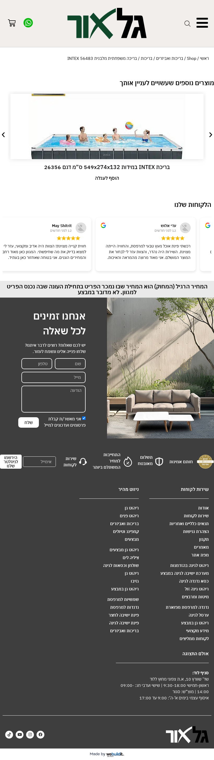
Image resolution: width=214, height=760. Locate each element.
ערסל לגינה (199, 615)
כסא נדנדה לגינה (194, 581)
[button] (3, 134)
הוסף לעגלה (107, 178)
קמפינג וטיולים (126, 531)
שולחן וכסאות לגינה (121, 565)
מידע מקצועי (197, 630)
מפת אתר (200, 555)
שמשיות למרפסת (123, 599)
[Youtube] (19, 735)
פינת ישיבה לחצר (124, 615)
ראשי (204, 58)
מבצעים (132, 539)
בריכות (146, 58)
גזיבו (135, 581)
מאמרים (201, 547)
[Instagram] (30, 735)
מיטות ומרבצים (195, 596)
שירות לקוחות (196, 515)
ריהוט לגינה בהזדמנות (189, 565)
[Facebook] (40, 735)
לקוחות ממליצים (194, 638)
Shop (191, 58)
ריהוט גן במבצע (195, 622)
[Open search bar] (188, 23)
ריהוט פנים (129, 515)
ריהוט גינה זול (197, 588)
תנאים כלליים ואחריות (189, 523)
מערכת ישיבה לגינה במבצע (184, 573)
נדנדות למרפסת (124, 607)
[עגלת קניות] (11, 23)
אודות (203, 507)
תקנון (204, 539)
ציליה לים (131, 557)
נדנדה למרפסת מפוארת (187, 607)
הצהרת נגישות (196, 531)
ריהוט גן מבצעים (124, 549)
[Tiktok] (9, 735)
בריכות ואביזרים (169, 58)
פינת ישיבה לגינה (124, 622)
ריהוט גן (132, 507)
